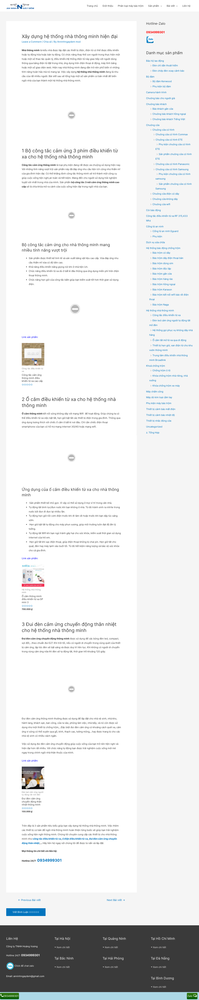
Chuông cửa (152, 125)
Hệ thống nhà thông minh (160, 310)
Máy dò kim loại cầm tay (159, 397)
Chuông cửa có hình (163, 129)
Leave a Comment (32, 41)
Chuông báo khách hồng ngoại (169, 113)
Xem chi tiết (63, 947)
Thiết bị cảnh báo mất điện (160, 409)
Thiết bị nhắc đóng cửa (158, 420)
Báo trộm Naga (161, 304)
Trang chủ (92, 5)
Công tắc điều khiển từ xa (166, 315)
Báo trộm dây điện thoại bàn (168, 258)
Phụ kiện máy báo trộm (158, 403)
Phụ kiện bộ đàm (162, 86)
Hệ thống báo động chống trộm (163, 248)
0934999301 (155, 32)
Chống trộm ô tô (161, 370)
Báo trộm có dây (161, 252)
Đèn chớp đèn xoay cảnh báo (168, 70)
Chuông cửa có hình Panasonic (173, 164)
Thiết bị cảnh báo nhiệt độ (160, 415)
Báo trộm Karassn (162, 289)
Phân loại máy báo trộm (130, 5)
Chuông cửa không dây (165, 199)
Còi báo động (153, 210)
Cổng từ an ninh (155, 226)
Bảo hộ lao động (155, 60)
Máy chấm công (154, 391)
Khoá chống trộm (155, 365)
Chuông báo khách (156, 104)
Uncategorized (154, 426)
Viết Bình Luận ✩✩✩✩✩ (26, 912)
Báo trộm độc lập (162, 268)
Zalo (190, 996)
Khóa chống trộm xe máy (166, 385)
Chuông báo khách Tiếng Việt (169, 119)
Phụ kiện (157, 236)
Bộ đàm (150, 76)
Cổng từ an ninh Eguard (165, 231)
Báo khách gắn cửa (163, 108)
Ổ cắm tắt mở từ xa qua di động (169, 340)
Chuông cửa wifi (161, 204)
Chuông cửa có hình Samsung (172, 169)
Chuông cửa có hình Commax (172, 134)
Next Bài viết (116, 900)
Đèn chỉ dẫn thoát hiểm (165, 65)
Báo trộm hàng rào (163, 278)
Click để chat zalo (24, 965)
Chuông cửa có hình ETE (169, 139)
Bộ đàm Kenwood (162, 81)
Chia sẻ (48, 41)
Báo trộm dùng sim (163, 263)
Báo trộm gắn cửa (162, 273)
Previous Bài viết (29, 900)
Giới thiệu (107, 5)
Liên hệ (186, 5)
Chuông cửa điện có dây (166, 193)
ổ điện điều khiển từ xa (75, 838)
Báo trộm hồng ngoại (164, 284)
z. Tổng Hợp (152, 432)
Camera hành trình (156, 92)
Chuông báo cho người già (160, 98)
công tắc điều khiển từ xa (47, 838)
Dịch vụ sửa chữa (155, 242)
